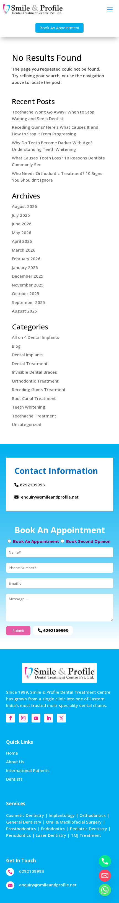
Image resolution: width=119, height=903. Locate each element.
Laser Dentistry (51, 835)
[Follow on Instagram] (23, 718)
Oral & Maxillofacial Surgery (74, 822)
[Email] (105, 876)
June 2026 (22, 223)
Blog (16, 346)
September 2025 (28, 302)
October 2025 (25, 293)
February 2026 (26, 258)
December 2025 (27, 276)
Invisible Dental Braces (34, 372)
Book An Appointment (59, 27)
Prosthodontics (21, 828)
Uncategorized (26, 424)
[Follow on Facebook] (10, 718)
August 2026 (24, 206)
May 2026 (21, 232)
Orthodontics (92, 815)
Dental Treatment (30, 363)
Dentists (14, 779)
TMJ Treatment (86, 835)
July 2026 (21, 215)
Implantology (62, 815)
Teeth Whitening (28, 407)
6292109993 (32, 484)
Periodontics (18, 835)
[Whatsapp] (105, 890)
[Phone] (105, 861)
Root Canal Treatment (34, 398)
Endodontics (53, 828)
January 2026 (25, 267)
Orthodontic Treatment (35, 381)
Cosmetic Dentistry (25, 815)
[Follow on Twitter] (61, 718)
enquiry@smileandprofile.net (49, 497)
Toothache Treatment (34, 416)
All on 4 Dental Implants (35, 337)
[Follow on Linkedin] (48, 718)
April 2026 (22, 241)
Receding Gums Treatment (39, 389)
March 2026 (23, 250)
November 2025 (28, 285)
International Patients (28, 770)
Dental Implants (27, 354)
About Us (15, 761)
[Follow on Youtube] (36, 718)
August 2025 (24, 311)
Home (12, 753)
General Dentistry (23, 822)
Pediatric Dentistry (88, 828)
